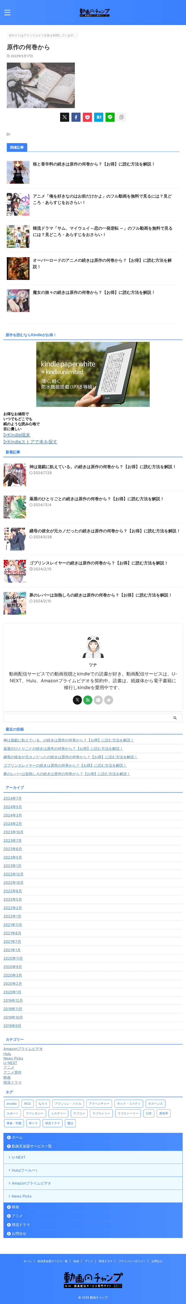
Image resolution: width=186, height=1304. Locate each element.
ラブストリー (101, 1113)
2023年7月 (12, 840)
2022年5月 (12, 899)
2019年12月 (13, 1000)
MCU (27, 1103)
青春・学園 (14, 1123)
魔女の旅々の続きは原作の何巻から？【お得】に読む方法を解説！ (94, 292)
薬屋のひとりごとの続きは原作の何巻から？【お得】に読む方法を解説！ (96, 498)
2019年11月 (12, 1009)
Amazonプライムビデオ (31, 1183)
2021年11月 (12, 924)
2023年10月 (13, 832)
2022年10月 (13, 882)
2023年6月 (12, 849)
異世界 (163, 1113)
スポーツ (12, 1113)
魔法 (70, 1123)
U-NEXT (19, 1157)
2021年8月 (12, 933)
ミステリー (58, 1113)
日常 (149, 1113)
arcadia (12, 1103)
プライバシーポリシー (132, 1261)
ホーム (17, 1137)
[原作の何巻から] (98, 117)
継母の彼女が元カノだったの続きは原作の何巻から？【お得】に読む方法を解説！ (105, 530)
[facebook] (76, 117)
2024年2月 (12, 823)
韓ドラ (33, 1123)
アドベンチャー (99, 1103)
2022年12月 (13, 874)
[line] (110, 117)
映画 (15, 1207)
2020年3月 (12, 975)
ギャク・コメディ (129, 1103)
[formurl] (98, 700)
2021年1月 (12, 950)
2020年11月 (13, 958)
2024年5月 (12, 806)
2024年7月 (12, 798)
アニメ (17, 1215)
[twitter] (64, 117)
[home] (108, 700)
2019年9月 (12, 1025)
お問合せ (19, 1233)
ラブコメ (79, 1113)
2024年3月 (12, 815)
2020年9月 (12, 966)
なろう (43, 1103)
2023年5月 (12, 857)
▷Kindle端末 (16, 435)
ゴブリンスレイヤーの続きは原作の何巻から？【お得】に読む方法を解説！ (98, 563)
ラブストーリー (128, 1113)
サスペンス (155, 1103)
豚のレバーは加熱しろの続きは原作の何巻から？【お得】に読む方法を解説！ (100, 595)
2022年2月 (12, 908)
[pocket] (87, 117)
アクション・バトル (68, 1103)
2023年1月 (12, 865)
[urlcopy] (121, 117)
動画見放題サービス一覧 (32, 1146)
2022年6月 (12, 891)
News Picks (22, 1196)
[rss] (87, 700)
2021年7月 (12, 941)
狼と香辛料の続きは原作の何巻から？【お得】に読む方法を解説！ (94, 164)
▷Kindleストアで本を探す (30, 441)
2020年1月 (12, 992)
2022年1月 (12, 916)
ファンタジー (35, 1113)
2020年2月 (12, 983)
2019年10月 (13, 1017)
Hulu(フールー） (25, 1170)
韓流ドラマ (52, 1123)
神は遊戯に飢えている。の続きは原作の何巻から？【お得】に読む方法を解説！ (102, 466)
